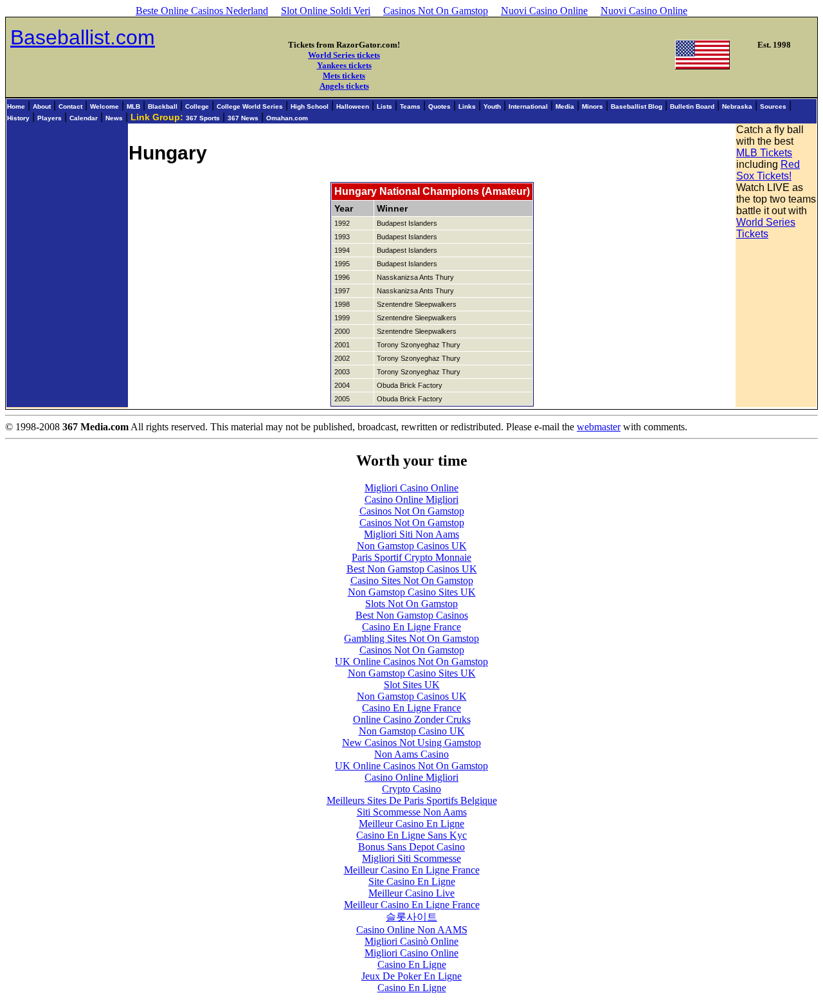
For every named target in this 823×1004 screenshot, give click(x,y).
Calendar (83, 118)
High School (310, 106)
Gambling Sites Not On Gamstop (411, 638)
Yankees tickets (344, 65)
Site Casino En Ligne (411, 881)
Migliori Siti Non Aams (411, 534)
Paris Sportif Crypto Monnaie (411, 557)
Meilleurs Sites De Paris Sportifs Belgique (412, 800)
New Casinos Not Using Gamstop (411, 742)
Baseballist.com (82, 37)
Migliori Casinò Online (411, 941)
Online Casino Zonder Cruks (412, 719)
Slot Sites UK (412, 684)
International (528, 106)
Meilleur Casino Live (411, 893)
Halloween (352, 106)
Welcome (104, 106)
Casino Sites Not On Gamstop (411, 580)
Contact (70, 106)
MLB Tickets (764, 152)
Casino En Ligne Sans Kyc (411, 835)
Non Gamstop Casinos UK (412, 545)
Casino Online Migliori (411, 499)
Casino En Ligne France (411, 626)
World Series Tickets (765, 228)
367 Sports (203, 118)
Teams (410, 106)
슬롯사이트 (411, 916)
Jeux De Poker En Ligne (411, 976)
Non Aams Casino (411, 754)
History (18, 118)
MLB (133, 106)
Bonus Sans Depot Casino (411, 846)
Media (565, 106)
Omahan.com (287, 118)
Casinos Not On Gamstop (435, 10)
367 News (243, 118)
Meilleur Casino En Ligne (411, 823)
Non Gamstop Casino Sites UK (412, 592)
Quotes (439, 106)
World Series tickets (344, 55)
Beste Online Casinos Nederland (202, 10)
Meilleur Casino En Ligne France (412, 869)
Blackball (162, 106)
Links (467, 106)
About (42, 106)
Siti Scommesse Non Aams (412, 812)
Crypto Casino (411, 788)
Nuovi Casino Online (544, 10)
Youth (492, 106)
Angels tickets (344, 86)
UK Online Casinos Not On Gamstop (411, 661)
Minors (592, 106)
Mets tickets (344, 75)
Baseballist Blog (636, 106)
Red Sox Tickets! (768, 170)
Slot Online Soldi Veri (325, 10)
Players (49, 118)
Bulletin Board (692, 106)
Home (16, 106)
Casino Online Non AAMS (411, 929)
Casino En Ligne (411, 964)
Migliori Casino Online (411, 487)
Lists (384, 106)
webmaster (598, 426)
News (114, 118)
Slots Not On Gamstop (411, 603)
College (197, 106)
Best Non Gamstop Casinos (412, 615)
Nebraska (737, 106)
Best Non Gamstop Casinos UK (412, 568)
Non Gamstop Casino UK (412, 731)
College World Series (250, 106)
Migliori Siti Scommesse (411, 858)
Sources (773, 106)
